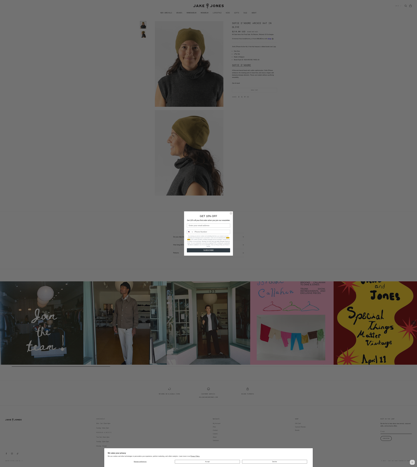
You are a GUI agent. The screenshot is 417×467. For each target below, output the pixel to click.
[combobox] (190, 232)
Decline (274, 461)
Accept (207, 461)
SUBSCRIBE (208, 250)
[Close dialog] (231, 213)
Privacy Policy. (195, 456)
